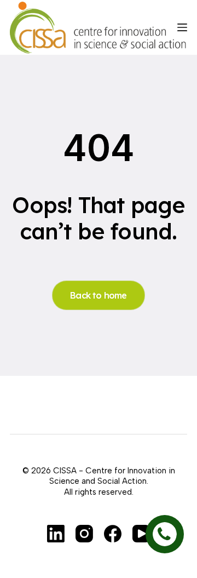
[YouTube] (141, 533)
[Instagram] (84, 533)
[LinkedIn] (56, 533)
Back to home (98, 295)
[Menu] (182, 27)
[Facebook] (112, 533)
